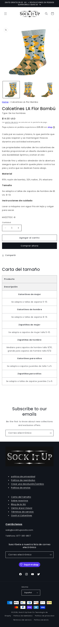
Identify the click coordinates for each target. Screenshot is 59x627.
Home (5, 102)
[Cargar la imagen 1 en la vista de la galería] (11, 89)
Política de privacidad (44, 616)
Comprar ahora (29, 245)
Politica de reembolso (23, 480)
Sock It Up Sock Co (27, 612)
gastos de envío (11, 122)
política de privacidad (23, 476)
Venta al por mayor (21, 508)
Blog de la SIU (18, 504)
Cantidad (6, 222)
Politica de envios (20, 487)
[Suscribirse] (50, 433)
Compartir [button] (10, 255)
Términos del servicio (22, 620)
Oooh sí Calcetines (21, 515)
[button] (5, 14)
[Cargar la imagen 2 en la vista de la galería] (29, 89)
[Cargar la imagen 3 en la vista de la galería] (47, 89)
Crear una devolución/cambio (27, 483)
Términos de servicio (22, 511)
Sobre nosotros (19, 500)
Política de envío (41, 620)
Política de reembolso (23, 616)
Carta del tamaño (21, 496)
